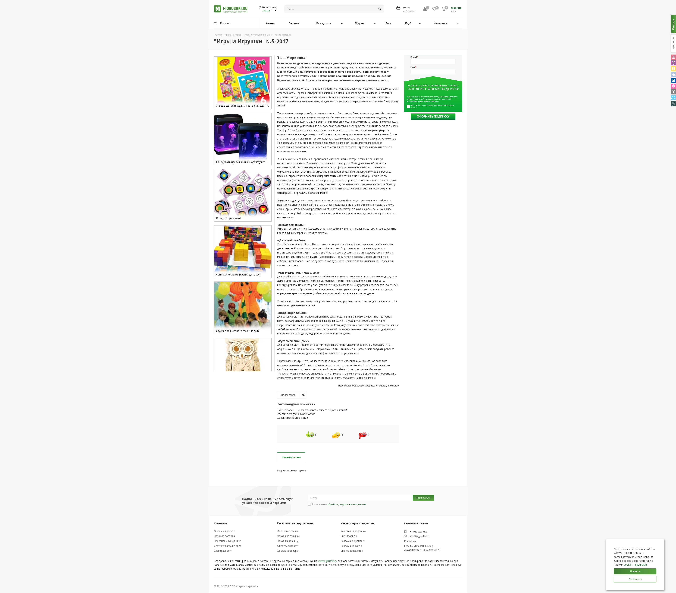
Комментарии (291, 457)
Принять (635, 571)
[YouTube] (673, 57)
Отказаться (635, 579)
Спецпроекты (349, 536)
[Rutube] (673, 62)
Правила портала (224, 536)
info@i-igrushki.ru (419, 536)
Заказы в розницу (287, 541)
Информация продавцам (357, 523)
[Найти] (380, 8)
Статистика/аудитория (227, 545)
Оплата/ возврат (287, 545)
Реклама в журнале (352, 541)
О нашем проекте (224, 531)
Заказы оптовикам (288, 536)
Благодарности (223, 550)
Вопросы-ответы (287, 531)
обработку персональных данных (347, 504)
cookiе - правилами (635, 564)
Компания (220, 523)
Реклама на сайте (351, 545)
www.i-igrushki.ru (327, 561)
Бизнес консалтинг (352, 550)
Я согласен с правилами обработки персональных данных (432, 106)
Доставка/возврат (288, 550)
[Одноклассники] (673, 68)
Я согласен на (339, 504)
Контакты (410, 541)
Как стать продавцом (354, 531)
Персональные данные (227, 541)
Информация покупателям (295, 523)
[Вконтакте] (673, 74)
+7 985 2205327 (419, 531)
